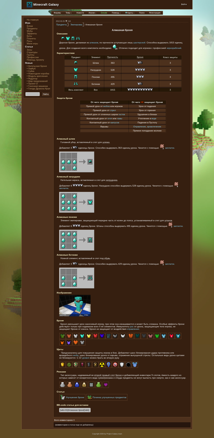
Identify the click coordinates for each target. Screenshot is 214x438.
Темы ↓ (69, 13)
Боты (29, 36)
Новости (80, 13)
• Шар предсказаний (37, 81)
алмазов (94, 42)
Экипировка (76, 24)
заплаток (169, 148)
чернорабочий (174, 48)
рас (132, 326)
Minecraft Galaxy (46, 4)
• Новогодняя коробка (38, 73)
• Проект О (32, 83)
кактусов (114, 122)
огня (109, 118)
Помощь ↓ (116, 13)
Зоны (29, 49)
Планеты (31, 38)
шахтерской (139, 42)
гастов (121, 114)
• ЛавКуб (31, 68)
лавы (119, 118)
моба (75, 355)
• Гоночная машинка (37, 86)
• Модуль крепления (37, 76)
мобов (106, 106)
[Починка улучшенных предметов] (107, 400)
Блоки (30, 26)
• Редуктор (32, 78)
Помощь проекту (35, 60)
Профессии (33, 57)
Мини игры (32, 43)
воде (153, 118)
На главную (33, 19)
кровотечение (154, 126)
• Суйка (30, 71)
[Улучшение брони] (72, 400)
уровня (85, 358)
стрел (113, 110)
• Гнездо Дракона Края (38, 88)
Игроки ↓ (92, 13)
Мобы (30, 31)
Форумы (57, 13)
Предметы (32, 28)
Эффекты (32, 33)
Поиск (141, 13)
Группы (30, 54)
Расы (29, 41)
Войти (184, 4)
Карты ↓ (130, 13)
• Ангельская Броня (37, 66)
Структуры (32, 52)
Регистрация (154, 13)
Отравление (139, 126)
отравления (133, 329)
